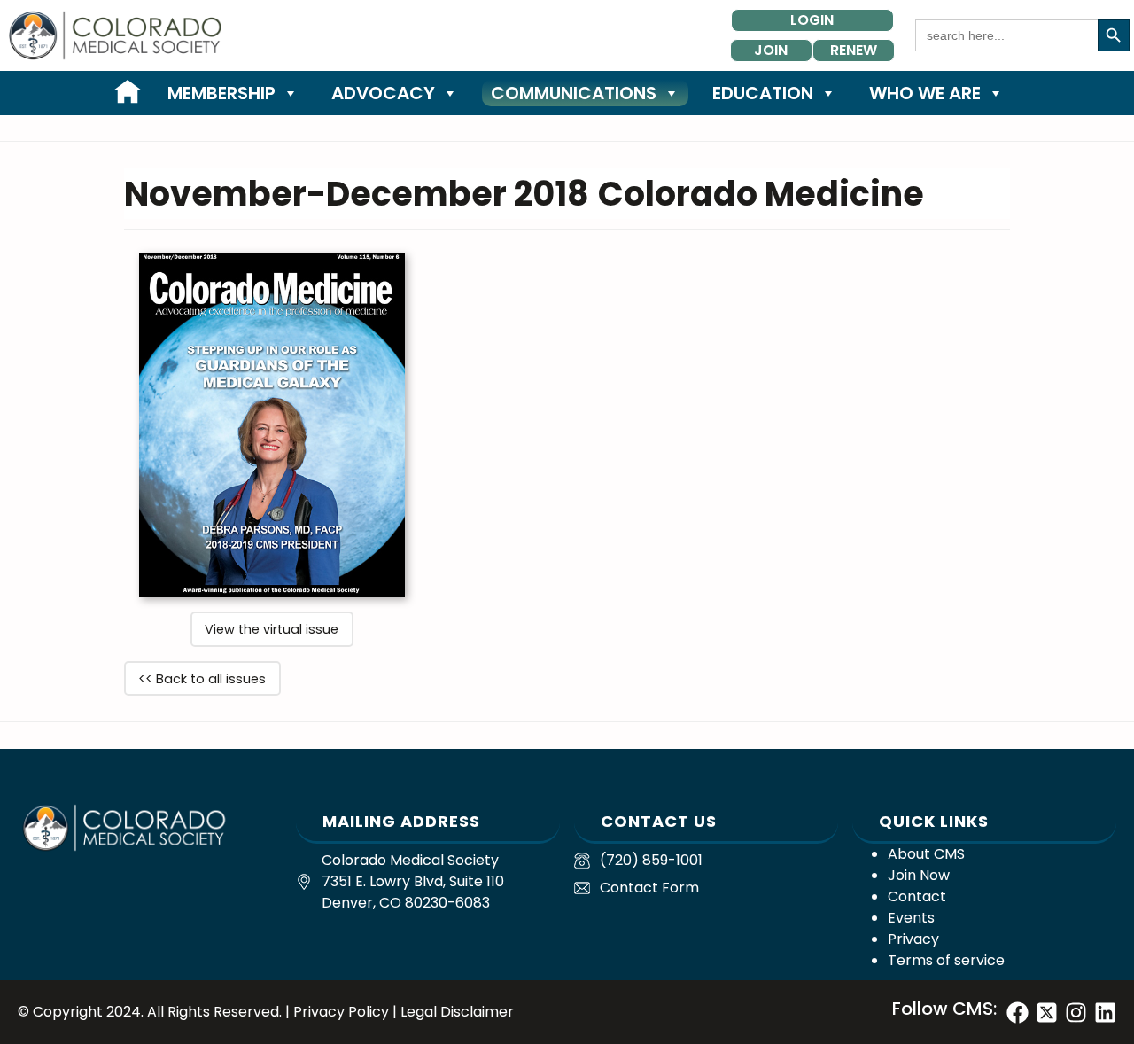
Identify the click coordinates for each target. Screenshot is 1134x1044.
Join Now (919, 875)
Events (911, 918)
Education (762, 93)
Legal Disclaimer (457, 1011)
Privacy (913, 939)
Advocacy (383, 93)
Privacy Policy (341, 1011)
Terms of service (946, 960)
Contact (917, 896)
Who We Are (925, 93)
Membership (221, 93)
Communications (573, 93)
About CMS (926, 854)
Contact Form (649, 887)
